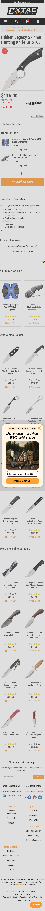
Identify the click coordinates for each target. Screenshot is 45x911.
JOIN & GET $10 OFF (22, 481)
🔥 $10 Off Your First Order (22, 428)
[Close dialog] (39, 428)
